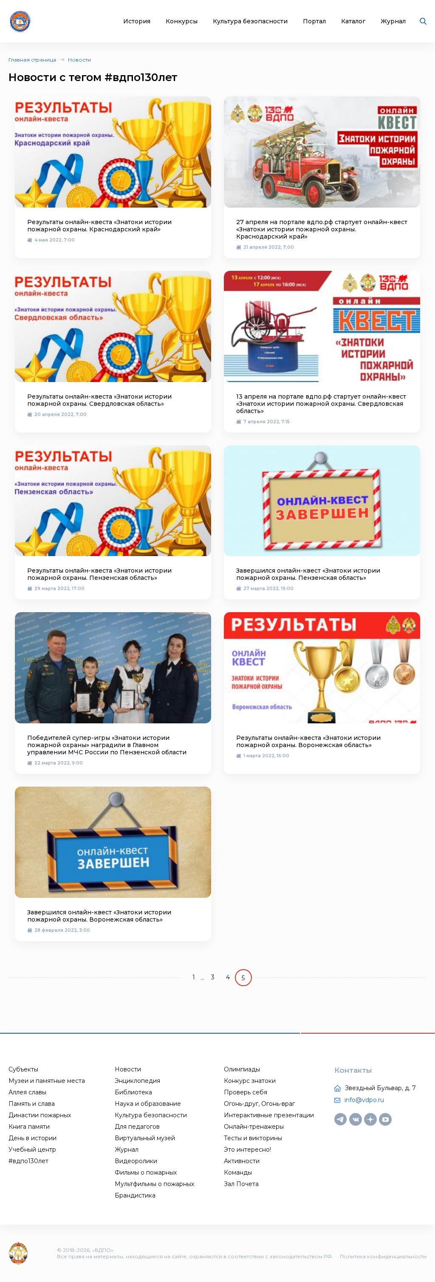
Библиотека (133, 1092)
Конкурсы (182, 21)
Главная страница (32, 59)
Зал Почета (241, 1184)
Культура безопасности (250, 21)
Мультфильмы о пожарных (154, 1184)
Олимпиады (242, 1069)
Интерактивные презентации (269, 1115)
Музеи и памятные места (46, 1081)
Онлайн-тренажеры (254, 1126)
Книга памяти (29, 1126)
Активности (242, 1161)
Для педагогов (137, 1126)
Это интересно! (247, 1149)
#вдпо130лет (28, 1161)
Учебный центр (32, 1149)
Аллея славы (27, 1092)
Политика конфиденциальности (383, 1256)
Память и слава (31, 1104)
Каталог (353, 21)
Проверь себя (245, 1092)
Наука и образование (148, 1104)
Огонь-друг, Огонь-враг (259, 1104)
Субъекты (23, 1069)
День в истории (32, 1138)
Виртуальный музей (145, 1138)
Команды (238, 1172)
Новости (79, 59)
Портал (314, 21)
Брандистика (135, 1195)
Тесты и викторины (253, 1138)
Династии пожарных (39, 1115)
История (136, 21)
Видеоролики (136, 1161)
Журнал (393, 21)
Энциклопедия (137, 1081)
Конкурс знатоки (250, 1081)
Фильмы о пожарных (146, 1172)
